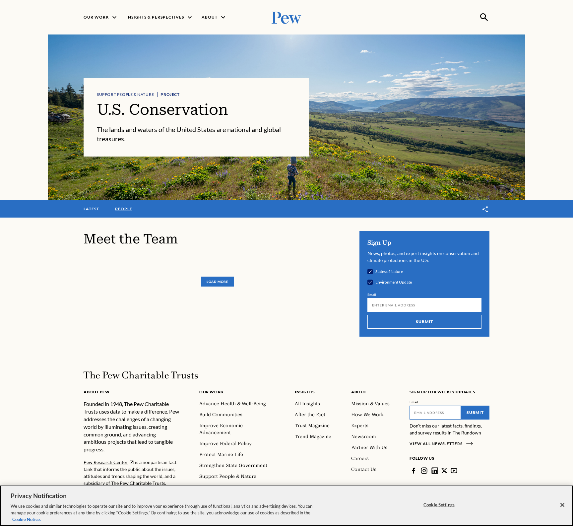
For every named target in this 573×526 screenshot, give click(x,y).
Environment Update (393, 282)
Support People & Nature (125, 94)
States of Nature (389, 271)
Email (371, 294)
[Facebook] (413, 471)
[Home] (141, 375)
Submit (424, 321)
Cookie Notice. (26, 519)
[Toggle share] (485, 209)
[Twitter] (444, 471)
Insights (305, 391)
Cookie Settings (439, 504)
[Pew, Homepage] (286, 17)
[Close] (562, 505)
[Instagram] (424, 471)
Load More (217, 282)
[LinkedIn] (435, 471)
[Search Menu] (484, 17)
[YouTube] (454, 471)
